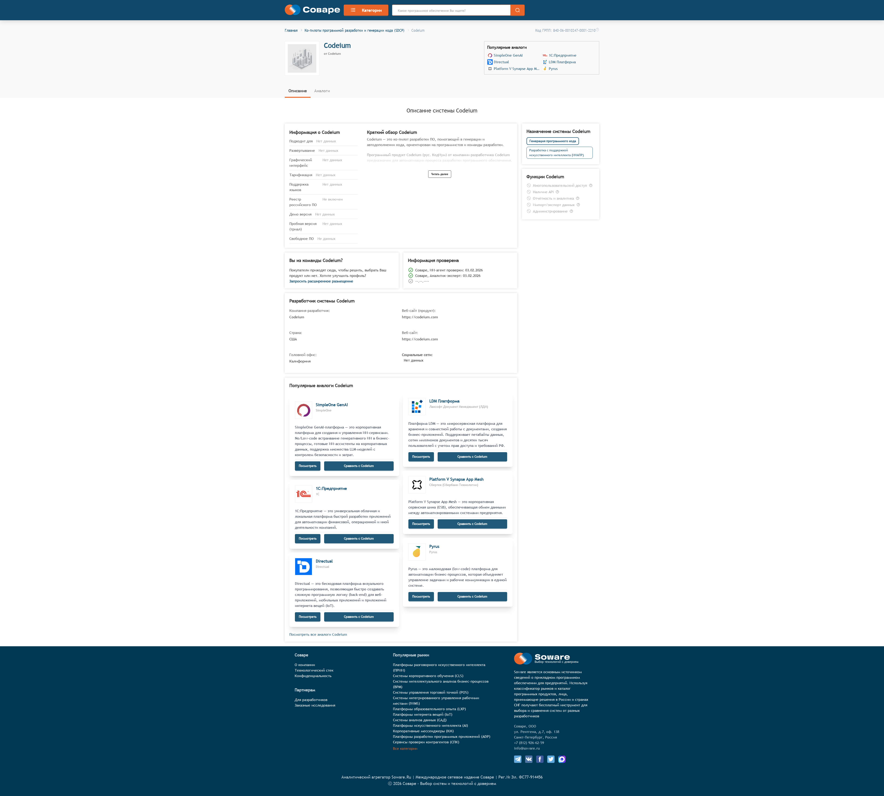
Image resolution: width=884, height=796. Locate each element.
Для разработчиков (311, 699)
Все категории (405, 748)
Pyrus (553, 68)
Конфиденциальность (313, 675)
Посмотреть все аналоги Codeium (318, 634)
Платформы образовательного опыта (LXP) (429, 708)
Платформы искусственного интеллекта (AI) (430, 725)
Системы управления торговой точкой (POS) (430, 692)
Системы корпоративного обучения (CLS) (428, 675)
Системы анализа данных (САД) (420, 719)
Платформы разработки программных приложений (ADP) (441, 736)
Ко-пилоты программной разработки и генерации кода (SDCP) (354, 30)
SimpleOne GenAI (508, 55)
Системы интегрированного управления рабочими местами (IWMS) (436, 700)
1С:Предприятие (562, 55)
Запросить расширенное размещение (321, 281)
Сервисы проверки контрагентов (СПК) (426, 741)
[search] (518, 10)
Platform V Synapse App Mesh (517, 68)
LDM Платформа (562, 61)
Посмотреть (308, 466)
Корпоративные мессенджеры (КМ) (423, 730)
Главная (291, 30)
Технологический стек (314, 670)
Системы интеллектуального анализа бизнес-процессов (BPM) (441, 684)
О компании (305, 664)
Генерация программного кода (552, 141)
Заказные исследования (315, 705)
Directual (501, 61)
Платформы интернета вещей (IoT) (422, 714)
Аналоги (322, 90)
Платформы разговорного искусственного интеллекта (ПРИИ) (439, 667)
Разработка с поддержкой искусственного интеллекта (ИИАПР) (556, 152)
